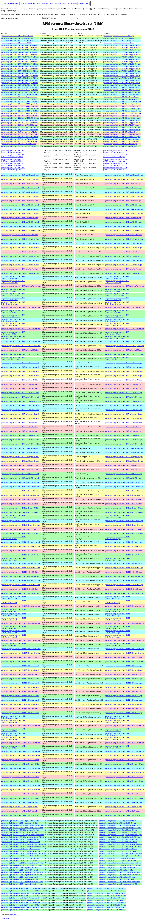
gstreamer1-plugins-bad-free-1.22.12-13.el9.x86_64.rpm (124, 593)
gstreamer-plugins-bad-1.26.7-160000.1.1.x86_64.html (19, 78)
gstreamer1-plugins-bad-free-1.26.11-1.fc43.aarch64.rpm (124, 226)
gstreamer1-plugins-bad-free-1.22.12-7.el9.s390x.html (19, 674)
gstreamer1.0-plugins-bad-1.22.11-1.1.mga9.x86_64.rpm (118, 851)
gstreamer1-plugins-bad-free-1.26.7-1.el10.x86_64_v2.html (21, 444)
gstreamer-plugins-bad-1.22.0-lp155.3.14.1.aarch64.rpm (122, 101)
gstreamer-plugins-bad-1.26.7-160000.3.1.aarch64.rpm (121, 59)
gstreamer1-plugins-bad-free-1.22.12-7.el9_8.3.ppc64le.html (13, 619)
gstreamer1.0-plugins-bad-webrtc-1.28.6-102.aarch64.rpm (106, 888)
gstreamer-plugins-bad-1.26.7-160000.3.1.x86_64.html (19, 64)
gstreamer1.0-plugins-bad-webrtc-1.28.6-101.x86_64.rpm (106, 895)
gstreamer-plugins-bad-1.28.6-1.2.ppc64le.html (17, 36)
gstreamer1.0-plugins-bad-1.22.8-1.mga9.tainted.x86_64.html (22, 875)
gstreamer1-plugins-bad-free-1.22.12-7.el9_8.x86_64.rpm (124, 661)
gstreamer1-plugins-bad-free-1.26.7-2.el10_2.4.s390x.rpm (124, 329)
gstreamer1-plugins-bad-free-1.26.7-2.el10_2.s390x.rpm (124, 350)
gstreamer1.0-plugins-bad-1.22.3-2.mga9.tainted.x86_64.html (22, 884)
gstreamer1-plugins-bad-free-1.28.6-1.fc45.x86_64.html (20, 188)
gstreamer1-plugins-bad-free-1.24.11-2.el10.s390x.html (19, 499)
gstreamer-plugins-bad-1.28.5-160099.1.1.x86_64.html (19, 50)
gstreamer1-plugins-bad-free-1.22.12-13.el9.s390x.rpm (123, 589)
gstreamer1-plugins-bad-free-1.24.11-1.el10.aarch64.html (20, 521)
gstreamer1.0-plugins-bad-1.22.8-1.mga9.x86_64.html (19, 870)
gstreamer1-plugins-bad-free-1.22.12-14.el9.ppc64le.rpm (124, 568)
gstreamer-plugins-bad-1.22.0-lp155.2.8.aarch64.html (19, 139)
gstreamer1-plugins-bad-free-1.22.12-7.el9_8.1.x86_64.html (13, 644)
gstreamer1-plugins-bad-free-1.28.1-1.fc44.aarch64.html (20, 209)
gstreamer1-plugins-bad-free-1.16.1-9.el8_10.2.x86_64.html (13, 730)
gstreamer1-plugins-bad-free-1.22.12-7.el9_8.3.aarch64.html (13, 614)
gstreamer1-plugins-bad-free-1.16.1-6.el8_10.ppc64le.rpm (124, 772)
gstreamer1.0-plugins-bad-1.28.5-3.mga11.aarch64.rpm (117, 821)
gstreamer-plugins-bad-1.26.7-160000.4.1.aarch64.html (19, 52)
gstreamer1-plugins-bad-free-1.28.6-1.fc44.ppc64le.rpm (124, 196)
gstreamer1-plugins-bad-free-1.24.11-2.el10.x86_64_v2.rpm (117, 516)
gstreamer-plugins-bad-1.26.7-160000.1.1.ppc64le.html (19, 76)
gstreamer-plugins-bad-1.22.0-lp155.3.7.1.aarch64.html (19, 120)
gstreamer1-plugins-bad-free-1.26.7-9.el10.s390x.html (19, 252)
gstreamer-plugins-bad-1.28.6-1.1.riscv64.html (16, 43)
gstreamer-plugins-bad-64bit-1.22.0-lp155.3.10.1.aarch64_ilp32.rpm (115, 160)
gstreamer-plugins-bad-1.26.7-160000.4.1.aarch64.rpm (121, 52)
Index (4, 3)
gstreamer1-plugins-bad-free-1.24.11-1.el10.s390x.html (19, 529)
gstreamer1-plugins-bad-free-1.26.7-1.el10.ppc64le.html (20, 414)
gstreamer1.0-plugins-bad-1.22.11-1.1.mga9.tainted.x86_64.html (23, 856)
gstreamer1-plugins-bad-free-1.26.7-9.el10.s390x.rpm (123, 252)
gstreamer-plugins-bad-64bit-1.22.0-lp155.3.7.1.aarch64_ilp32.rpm (115, 164)
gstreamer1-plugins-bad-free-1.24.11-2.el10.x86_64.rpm (124, 508)
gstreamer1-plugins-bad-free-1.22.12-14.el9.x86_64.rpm (124, 576)
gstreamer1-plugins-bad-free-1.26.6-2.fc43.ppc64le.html (20, 457)
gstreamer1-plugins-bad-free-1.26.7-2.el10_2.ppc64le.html (21, 346)
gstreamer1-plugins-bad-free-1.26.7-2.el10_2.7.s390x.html (21, 286)
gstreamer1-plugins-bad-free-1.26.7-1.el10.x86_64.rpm (123, 435)
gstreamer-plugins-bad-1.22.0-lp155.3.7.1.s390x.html (19, 125)
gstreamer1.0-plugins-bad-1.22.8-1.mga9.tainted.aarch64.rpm (119, 872)
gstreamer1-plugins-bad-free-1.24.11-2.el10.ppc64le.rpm (124, 491)
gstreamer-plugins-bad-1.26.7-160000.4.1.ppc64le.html (19, 54)
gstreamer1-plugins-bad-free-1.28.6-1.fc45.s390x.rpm (123, 183)
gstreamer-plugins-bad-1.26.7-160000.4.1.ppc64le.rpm (121, 54)
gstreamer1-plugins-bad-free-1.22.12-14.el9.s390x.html (19, 572)
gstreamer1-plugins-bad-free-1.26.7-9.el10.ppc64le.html (20, 247)
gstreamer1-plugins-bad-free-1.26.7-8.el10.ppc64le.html (20, 265)
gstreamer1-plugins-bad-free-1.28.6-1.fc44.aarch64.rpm (124, 192)
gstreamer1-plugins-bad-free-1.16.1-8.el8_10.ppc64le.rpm (124, 755)
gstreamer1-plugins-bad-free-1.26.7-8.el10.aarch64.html (20, 260)
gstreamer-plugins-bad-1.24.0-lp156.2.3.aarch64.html (19, 94)
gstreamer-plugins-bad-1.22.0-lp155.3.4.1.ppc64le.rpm (121, 132)
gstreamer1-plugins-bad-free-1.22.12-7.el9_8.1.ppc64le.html (13, 636)
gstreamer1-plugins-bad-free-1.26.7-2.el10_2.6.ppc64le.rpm (117, 303)
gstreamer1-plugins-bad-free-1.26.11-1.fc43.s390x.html (19, 235)
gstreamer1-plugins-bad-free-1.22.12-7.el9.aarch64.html (20, 666)
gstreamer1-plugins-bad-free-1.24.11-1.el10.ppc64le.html (20, 525)
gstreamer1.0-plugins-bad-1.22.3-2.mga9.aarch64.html (19, 877)
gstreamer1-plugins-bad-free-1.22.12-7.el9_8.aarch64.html (21, 649)
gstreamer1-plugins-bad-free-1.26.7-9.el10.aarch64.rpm (123, 243)
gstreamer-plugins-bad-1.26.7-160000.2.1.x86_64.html (19, 71)
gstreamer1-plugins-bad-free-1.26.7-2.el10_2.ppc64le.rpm (124, 346)
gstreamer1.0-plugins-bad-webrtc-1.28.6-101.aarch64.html (21, 893)
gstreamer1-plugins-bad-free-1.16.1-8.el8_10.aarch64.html (21, 751)
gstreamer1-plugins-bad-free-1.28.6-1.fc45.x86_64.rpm (123, 188)
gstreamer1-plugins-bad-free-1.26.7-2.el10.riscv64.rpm (123, 380)
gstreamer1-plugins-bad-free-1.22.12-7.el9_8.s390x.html (20, 657)
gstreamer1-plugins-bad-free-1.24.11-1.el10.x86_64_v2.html (13, 538)
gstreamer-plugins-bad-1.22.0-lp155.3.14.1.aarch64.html (20, 101)
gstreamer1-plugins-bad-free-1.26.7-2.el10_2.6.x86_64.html (13, 311)
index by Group (13, 3)
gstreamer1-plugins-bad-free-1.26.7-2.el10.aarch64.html (20, 363)
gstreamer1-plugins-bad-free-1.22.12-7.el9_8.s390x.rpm (124, 657)
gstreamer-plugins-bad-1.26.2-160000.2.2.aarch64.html (19, 80)
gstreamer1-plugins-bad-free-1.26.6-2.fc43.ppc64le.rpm (124, 457)
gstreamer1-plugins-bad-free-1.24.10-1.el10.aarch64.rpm (124, 542)
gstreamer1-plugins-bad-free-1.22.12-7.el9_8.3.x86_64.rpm (117, 627)
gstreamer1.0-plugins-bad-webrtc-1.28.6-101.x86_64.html (20, 895)
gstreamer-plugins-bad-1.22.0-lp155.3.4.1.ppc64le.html (19, 132)
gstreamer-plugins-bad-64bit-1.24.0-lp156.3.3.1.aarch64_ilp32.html (13, 151)
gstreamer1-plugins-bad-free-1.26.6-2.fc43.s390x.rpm (123, 465)
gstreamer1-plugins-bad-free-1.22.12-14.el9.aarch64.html (20, 563)
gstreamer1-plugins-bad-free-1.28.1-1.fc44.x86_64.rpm (123, 222)
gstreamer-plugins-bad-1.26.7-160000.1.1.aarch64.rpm (121, 73)
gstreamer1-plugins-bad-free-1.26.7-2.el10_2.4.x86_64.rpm (117, 333)
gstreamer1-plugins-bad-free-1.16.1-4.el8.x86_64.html (19, 815)
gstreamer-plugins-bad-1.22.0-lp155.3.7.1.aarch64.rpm (121, 120)
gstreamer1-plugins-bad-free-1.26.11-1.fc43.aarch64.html (20, 226)
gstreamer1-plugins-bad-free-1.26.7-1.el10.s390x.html (19, 427)
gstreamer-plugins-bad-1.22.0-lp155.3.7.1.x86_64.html (19, 127)
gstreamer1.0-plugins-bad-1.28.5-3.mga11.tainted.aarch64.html (22, 825)
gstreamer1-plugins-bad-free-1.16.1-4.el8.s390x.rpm (122, 811)
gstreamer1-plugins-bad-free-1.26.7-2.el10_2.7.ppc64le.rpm (117, 282)
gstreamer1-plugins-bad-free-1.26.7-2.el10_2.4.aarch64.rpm (117, 320)
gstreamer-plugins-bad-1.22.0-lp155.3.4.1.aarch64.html (19, 130)
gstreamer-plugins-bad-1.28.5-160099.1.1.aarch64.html (19, 45)
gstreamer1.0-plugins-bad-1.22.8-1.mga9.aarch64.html (19, 868)
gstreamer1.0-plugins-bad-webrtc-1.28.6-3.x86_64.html (20, 900)
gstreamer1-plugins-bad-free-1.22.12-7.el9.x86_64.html (20, 679)
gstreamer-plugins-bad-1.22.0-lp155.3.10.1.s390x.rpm (121, 116)
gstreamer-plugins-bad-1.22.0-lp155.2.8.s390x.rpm (120, 144)
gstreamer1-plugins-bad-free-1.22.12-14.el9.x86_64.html (20, 576)
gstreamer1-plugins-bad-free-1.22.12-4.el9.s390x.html (19, 708)
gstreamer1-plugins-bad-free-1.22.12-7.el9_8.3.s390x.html (21, 623)
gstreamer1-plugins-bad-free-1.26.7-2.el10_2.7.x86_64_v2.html (13, 294)
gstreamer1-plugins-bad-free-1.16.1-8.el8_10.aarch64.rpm (124, 751)
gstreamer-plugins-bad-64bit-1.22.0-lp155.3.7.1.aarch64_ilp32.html (13, 164)
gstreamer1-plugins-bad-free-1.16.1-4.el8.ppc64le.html (19, 807)
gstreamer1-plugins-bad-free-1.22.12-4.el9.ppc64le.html (20, 704)
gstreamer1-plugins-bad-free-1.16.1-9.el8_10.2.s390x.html (21, 725)
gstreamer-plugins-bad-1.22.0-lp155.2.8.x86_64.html (19, 146)
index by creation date (57, 3)
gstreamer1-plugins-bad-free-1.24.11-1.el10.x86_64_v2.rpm (117, 538)
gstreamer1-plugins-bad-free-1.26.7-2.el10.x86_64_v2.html (21, 401)
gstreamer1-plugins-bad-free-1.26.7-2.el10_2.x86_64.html (20, 354)
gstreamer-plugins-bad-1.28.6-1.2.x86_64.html (17, 38)
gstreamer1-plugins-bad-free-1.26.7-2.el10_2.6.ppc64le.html (13, 303)
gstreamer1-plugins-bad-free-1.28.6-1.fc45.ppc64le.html (20, 179)
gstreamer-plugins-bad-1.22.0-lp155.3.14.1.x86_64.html (20, 108)
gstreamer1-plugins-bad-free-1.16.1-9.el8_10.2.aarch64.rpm (117, 717)
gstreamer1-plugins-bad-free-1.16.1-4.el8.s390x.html (19, 811)
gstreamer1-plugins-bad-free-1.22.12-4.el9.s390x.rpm (123, 708)
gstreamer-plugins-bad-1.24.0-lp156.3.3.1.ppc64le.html (19, 90)
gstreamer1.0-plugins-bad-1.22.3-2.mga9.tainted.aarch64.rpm (119, 882)
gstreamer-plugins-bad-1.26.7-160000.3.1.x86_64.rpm (121, 64)
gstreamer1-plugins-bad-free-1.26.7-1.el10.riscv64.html (19, 422)
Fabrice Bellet (5, 918)
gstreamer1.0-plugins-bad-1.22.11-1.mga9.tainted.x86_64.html (22, 865)
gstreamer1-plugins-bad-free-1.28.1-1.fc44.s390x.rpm (123, 218)
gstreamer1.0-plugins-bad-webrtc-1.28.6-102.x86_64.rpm (106, 891)
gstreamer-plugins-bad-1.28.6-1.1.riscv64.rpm (118, 43)
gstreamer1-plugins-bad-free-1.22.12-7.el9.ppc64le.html (20, 670)
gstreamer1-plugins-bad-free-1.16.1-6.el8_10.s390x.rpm (124, 777)
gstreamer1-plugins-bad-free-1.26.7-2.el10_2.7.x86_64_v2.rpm (117, 294)
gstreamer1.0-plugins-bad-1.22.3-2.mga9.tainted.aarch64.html (22, 882)
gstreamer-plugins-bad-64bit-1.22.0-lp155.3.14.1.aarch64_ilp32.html (13, 156)
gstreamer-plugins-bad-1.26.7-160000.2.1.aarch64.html (19, 66)
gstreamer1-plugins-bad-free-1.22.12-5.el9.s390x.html (19, 691)
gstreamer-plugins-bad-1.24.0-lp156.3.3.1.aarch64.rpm (121, 87)
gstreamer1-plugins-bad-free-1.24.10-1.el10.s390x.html (19, 551)
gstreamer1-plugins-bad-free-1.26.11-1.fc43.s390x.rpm (123, 235)
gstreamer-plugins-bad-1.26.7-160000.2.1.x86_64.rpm (121, 71)
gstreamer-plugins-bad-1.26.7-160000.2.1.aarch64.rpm (121, 66)
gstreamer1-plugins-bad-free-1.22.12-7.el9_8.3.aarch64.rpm (117, 614)
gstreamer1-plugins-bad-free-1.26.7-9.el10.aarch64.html (20, 243)
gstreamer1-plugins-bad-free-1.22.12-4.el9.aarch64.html (20, 700)
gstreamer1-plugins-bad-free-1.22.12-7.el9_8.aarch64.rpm (124, 649)
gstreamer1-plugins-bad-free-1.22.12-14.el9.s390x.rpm (123, 572)
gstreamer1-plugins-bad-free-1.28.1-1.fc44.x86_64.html (20, 222)
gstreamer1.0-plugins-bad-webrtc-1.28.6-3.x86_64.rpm (105, 900)
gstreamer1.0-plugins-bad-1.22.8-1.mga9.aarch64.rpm (117, 868)
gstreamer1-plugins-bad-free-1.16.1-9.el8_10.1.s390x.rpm (124, 743)
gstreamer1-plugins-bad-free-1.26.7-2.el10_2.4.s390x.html (21, 329)
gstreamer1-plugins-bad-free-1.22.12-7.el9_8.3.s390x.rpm (124, 623)
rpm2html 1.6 (14, 915)
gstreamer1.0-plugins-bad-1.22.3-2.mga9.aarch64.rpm (117, 877)
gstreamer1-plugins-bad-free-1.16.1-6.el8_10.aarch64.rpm (124, 768)
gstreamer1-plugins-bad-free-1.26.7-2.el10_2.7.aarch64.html (13, 277)
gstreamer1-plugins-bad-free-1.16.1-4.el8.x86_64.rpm (123, 815)
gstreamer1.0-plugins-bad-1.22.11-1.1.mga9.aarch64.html (20, 849)
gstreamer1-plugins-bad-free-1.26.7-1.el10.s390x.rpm (123, 427)
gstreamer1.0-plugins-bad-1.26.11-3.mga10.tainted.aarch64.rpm (120, 835)
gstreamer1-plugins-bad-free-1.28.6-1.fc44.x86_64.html (20, 205)
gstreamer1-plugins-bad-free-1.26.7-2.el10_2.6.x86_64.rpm (117, 311)
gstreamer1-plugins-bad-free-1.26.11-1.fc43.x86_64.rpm (124, 239)
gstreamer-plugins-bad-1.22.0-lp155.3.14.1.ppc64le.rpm (122, 104)
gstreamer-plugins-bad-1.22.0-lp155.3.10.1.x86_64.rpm (121, 118)
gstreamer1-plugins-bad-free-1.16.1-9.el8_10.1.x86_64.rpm (117, 747)
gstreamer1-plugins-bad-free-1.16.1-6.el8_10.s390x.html (20, 777)
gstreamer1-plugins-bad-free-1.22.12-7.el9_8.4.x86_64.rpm (117, 610)
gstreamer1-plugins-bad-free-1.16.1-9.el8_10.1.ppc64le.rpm (117, 738)
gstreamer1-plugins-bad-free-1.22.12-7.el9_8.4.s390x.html (21, 606)
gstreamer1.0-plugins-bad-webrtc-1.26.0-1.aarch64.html (20, 907)
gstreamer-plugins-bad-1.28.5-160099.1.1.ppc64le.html (19, 47)
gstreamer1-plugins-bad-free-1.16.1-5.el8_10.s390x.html (20, 794)
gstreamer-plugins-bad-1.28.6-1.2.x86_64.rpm (118, 38)
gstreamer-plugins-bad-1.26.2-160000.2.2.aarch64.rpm (121, 80)
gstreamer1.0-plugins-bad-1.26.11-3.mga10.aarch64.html (20, 830)
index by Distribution (28, 3)
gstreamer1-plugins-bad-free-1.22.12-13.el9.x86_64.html (20, 593)
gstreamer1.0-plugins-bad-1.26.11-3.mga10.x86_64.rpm (117, 832)
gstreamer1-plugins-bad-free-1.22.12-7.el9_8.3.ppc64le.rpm (117, 619)
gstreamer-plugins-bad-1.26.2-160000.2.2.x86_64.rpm (121, 85)
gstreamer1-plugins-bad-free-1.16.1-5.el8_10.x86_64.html (20, 798)
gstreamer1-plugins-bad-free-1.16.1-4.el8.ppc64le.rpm (123, 807)
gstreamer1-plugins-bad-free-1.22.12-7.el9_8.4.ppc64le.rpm (117, 602)
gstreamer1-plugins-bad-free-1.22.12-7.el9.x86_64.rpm (123, 679)
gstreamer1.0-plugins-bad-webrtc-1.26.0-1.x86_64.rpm (105, 910)
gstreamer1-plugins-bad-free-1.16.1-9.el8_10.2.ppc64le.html (13, 721)
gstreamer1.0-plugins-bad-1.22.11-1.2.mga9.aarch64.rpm (118, 839)
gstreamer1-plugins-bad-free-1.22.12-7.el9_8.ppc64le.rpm (124, 653)
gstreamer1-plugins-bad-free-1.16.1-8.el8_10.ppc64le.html (21, 755)
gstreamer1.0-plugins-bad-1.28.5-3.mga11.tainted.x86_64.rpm (120, 828)
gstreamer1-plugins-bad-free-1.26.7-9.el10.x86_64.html (20, 256)
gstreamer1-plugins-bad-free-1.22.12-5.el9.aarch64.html (20, 683)
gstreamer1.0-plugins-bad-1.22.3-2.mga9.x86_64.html (19, 879)
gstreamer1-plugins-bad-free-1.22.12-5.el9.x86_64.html (20, 696)
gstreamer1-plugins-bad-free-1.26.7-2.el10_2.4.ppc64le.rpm (117, 324)
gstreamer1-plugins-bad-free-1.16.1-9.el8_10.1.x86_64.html (13, 747)
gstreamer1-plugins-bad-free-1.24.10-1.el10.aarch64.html (20, 542)
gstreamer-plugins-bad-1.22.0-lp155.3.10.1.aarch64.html (20, 111)
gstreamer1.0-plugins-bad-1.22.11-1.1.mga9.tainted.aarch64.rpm (120, 853)
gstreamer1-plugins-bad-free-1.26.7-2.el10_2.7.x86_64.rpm (117, 290)
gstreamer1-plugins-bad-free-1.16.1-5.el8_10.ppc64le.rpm (124, 790)
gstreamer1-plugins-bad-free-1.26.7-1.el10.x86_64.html (20, 435)
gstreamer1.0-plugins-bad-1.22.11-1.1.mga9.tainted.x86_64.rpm (120, 856)
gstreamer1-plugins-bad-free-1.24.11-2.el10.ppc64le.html (20, 491)
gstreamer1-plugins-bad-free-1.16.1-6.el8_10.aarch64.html (21, 768)
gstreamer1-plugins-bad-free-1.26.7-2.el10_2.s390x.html (20, 350)
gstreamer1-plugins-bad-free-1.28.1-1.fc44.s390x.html (19, 218)
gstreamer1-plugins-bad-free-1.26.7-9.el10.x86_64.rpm (123, 256)
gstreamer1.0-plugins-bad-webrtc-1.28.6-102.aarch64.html (21, 888)
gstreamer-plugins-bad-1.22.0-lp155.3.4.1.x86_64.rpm (121, 137)
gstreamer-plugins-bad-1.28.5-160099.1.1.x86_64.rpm (121, 50)
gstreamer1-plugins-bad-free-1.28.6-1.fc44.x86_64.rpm (123, 205)
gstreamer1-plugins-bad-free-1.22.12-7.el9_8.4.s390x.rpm (124, 606)
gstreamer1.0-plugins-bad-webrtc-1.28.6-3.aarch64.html (20, 898)
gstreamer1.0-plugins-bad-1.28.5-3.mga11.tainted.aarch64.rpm (120, 825)
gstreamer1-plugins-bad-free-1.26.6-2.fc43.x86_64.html (20, 474)
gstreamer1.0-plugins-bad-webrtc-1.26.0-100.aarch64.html (21, 903)
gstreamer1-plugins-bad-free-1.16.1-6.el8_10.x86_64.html (20, 781)
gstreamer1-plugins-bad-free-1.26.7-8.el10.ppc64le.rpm (123, 265)
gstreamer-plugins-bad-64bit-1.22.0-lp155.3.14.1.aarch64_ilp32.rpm (115, 156)
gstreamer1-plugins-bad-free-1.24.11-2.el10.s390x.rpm (123, 499)
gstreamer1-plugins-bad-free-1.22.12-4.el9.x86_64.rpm (123, 713)
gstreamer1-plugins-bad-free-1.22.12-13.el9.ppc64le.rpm (124, 585)
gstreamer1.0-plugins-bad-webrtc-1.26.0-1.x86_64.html (20, 910)
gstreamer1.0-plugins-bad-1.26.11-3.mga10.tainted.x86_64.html (22, 837)
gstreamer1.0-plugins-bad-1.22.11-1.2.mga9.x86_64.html (20, 842)
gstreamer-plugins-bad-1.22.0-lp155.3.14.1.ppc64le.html (20, 104)
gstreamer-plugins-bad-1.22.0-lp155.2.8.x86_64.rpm (120, 146)
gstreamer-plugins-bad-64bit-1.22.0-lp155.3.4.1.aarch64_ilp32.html (13, 169)
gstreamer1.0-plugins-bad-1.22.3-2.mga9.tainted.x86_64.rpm (119, 884)
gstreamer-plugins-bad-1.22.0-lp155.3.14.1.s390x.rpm (121, 106)
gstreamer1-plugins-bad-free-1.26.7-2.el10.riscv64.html (19, 380)
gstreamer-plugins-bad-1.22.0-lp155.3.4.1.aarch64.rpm (121, 130)
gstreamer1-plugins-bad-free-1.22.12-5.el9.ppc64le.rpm (123, 687)
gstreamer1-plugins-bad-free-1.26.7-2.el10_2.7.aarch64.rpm (117, 277)
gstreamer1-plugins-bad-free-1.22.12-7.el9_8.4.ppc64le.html (13, 602)
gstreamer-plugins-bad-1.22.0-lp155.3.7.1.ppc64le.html (19, 123)
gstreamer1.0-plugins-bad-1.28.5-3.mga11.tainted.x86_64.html (22, 828)
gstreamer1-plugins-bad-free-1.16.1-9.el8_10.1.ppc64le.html (13, 738)
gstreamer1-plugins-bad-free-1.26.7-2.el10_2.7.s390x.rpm (124, 286)
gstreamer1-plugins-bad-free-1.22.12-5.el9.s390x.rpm (123, 691)
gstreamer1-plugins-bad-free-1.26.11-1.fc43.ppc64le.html (20, 230)
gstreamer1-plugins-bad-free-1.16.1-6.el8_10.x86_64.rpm (124, 781)
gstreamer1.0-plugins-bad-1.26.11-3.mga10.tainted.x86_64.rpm (120, 837)
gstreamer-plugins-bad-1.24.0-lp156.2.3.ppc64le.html (19, 97)
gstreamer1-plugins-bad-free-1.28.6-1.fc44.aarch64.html (20, 192)
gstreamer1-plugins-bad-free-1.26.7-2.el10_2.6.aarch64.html (13, 299)
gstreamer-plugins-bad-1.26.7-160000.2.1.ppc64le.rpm (121, 69)
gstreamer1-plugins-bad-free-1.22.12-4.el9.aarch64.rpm (123, 700)
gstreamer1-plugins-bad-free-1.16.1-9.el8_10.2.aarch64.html (13, 717)
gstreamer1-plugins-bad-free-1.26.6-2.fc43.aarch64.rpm (124, 448)
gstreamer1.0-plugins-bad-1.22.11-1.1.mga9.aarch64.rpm (118, 849)
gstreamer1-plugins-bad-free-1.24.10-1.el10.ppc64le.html (20, 546)
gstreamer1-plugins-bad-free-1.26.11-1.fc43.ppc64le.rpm (124, 230)
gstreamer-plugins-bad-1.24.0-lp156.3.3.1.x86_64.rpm (121, 92)
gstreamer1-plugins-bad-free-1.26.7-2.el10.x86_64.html (20, 393)
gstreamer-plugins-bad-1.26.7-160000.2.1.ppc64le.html (19, 69)
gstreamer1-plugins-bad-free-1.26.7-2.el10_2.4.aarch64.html (13, 320)
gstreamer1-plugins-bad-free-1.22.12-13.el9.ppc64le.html (20, 585)
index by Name (72, 3)
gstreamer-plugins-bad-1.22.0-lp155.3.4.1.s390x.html (19, 134)
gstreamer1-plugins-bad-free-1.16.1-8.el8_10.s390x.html (20, 760)
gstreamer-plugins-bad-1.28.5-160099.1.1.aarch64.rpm (121, 45)
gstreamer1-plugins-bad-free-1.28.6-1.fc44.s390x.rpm (123, 201)
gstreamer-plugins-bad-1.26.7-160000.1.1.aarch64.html (19, 73)
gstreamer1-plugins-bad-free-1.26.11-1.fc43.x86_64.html (20, 239)
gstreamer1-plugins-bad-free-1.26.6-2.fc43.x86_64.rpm (123, 474)
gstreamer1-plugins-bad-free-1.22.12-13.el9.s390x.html (19, 589)
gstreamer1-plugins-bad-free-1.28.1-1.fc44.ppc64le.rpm (124, 213)
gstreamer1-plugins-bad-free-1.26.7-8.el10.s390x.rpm (123, 269)
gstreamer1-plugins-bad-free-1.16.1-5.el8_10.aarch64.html (21, 785)
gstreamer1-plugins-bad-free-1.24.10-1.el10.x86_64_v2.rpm (117, 559)
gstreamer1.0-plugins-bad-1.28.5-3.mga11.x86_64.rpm (117, 823)
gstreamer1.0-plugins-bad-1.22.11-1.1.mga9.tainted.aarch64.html (23, 853)
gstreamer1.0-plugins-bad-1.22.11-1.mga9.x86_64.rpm (117, 860)
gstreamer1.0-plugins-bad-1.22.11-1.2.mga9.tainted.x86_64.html (23, 846)
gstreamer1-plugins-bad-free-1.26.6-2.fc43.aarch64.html (20, 448)
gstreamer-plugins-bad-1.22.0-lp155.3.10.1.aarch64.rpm (122, 111)
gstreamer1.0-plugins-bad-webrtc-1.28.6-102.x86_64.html (20, 891)
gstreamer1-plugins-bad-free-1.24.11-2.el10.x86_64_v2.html (13, 516)
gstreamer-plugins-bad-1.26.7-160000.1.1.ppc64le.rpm (121, 76)
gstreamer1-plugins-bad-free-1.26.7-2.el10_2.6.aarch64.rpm (117, 299)
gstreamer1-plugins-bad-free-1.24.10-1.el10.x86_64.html (20, 555)
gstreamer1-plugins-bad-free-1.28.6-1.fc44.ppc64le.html (20, 196)
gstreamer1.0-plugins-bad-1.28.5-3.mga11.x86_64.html (19, 823)
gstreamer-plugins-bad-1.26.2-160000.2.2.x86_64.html (19, 85)
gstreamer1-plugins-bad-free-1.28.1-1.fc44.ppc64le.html (20, 213)
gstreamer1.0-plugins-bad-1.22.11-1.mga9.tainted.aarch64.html (22, 863)
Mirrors (81, 3)
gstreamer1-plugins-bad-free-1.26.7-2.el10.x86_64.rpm (123, 393)
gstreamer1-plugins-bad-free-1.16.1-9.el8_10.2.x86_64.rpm (117, 730)
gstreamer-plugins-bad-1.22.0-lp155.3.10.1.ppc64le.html (20, 113)
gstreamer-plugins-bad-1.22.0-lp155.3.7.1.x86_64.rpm (121, 127)
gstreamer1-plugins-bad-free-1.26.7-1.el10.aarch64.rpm (123, 405)
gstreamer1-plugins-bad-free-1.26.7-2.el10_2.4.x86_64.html (13, 333)
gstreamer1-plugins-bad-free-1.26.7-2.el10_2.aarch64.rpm (124, 341)
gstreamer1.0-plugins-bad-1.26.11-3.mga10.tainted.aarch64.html (22, 835)
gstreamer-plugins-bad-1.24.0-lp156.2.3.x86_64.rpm (120, 99)
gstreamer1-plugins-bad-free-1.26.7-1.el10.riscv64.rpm (123, 422)
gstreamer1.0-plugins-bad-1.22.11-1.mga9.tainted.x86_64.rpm (120, 865)
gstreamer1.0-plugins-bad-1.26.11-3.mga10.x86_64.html (20, 832)
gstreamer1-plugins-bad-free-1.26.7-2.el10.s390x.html (19, 384)
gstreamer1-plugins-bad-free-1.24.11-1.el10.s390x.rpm (123, 529)
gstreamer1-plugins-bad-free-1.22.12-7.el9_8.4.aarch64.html (13, 597)
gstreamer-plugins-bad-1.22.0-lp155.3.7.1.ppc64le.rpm (121, 123)
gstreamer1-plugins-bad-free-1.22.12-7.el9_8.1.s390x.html (21, 640)
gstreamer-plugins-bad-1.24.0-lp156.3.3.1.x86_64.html (19, 92)
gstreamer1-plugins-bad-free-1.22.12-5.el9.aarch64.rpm (123, 683)
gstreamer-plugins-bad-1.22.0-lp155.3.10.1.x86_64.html (20, 118)
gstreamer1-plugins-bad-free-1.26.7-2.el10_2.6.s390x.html (21, 307)
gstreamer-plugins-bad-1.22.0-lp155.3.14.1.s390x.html (19, 106)
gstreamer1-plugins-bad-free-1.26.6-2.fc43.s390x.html (19, 465)
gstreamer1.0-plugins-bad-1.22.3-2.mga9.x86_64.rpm (117, 879)
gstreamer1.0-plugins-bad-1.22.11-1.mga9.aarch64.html (20, 858)
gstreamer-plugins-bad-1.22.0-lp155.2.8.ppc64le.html (19, 141)
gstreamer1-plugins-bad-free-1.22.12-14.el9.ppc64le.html (20, 568)
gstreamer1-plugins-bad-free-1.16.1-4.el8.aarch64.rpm (123, 802)
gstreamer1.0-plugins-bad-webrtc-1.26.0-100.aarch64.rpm (106, 903)
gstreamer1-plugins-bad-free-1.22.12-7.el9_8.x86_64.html (20, 661)
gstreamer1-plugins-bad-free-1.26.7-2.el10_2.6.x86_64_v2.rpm (117, 316)
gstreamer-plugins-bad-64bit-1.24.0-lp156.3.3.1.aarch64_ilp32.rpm (115, 151)
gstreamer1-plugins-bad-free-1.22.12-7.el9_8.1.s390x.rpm (124, 640)
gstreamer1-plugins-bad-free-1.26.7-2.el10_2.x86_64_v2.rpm (117, 358)
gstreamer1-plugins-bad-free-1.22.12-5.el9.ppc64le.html (20, 687)
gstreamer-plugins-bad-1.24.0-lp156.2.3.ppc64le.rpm (121, 97)
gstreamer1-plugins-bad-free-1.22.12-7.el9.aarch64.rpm (123, 666)
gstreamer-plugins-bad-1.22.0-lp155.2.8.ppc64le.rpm (121, 141)
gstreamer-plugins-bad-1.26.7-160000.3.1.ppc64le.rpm (121, 62)
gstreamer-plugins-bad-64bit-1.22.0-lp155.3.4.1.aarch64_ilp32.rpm (115, 169)
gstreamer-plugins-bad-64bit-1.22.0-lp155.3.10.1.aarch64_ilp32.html (13, 160)
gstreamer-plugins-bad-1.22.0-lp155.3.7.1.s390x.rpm (121, 125)
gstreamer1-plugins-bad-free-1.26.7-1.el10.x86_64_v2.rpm (125, 444)
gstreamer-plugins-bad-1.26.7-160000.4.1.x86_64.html (19, 57)
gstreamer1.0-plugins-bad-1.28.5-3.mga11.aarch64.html (20, 821)
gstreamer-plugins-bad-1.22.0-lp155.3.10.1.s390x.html (19, 116)
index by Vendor (42, 3)
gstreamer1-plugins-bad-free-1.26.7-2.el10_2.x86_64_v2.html (13, 358)
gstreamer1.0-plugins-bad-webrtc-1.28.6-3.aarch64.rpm (105, 898)
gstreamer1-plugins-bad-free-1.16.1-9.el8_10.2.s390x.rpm (124, 725)
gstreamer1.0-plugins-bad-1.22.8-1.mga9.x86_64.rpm (117, 870)
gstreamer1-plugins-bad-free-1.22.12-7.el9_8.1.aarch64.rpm (117, 632)
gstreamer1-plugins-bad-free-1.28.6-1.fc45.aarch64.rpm (124, 175)
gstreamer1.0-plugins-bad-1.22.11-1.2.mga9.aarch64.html (20, 839)
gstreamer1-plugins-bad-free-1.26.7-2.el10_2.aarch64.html (21, 341)
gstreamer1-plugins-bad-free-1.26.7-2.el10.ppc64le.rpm (123, 371)
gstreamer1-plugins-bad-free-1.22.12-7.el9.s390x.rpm (123, 674)
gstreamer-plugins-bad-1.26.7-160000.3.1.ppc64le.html (19, 62)
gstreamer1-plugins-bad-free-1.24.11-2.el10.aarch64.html (20, 482)
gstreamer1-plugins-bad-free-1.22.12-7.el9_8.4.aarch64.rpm (117, 597)
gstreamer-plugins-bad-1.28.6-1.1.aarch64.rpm (118, 40)
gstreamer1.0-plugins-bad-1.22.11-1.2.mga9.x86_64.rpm (118, 842)
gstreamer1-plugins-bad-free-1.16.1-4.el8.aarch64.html (19, 802)
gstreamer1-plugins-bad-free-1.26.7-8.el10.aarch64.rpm (123, 260)
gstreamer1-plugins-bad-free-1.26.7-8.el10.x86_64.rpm (123, 273)
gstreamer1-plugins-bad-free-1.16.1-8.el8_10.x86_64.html (20, 764)
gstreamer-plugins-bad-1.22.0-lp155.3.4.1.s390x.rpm (121, 134)
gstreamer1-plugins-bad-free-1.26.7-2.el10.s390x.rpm (123, 384)
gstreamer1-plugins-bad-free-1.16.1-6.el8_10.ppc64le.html (21, 772)
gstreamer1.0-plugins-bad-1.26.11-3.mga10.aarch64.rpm (118, 830)
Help (87, 3)
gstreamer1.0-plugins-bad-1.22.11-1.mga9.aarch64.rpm (117, 858)
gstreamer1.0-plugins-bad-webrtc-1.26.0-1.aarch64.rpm (105, 907)
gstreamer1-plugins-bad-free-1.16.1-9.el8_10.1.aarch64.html (13, 734)
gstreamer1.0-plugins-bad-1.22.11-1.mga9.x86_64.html (19, 860)
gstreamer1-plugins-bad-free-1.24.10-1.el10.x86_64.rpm (124, 555)
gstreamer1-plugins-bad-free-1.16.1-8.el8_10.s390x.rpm (124, 760)
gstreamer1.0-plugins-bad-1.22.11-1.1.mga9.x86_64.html (20, 851)
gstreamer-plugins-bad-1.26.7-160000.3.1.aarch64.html (19, 59)
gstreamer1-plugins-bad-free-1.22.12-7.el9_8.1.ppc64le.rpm (117, 636)
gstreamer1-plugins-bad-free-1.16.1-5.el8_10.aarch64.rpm (124, 785)
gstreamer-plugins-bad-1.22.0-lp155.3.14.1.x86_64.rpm (121, 108)
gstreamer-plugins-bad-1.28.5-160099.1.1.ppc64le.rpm (121, 47)
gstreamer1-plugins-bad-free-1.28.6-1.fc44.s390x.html (19, 201)
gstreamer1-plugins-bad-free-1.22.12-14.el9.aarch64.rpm (124, 563)
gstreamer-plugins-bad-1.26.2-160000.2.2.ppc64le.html (19, 83)
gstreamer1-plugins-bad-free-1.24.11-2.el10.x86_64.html (20, 508)
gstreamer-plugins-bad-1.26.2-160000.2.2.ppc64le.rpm (121, 83)
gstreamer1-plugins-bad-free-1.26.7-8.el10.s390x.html (19, 269)
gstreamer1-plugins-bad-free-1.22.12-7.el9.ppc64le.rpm (123, 670)
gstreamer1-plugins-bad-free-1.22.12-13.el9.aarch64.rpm (124, 580)
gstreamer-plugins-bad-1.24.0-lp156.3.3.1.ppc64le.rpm (121, 90)
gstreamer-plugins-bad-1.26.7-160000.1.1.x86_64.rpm (121, 78)
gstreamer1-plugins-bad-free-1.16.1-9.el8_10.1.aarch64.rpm (117, 734)
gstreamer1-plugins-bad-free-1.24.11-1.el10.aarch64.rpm (124, 521)
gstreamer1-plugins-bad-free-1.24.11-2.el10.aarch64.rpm (124, 482)
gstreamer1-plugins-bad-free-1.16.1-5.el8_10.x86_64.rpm (124, 798)
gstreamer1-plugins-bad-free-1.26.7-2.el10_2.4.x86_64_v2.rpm (117, 337)
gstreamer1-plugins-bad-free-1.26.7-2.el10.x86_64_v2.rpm (125, 401)
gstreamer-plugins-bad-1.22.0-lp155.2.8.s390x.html (18, 144)
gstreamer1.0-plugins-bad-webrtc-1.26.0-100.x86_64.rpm (106, 905)
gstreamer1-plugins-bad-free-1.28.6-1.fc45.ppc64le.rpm (124, 179)
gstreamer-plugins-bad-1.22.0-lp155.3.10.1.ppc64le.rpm (122, 113)
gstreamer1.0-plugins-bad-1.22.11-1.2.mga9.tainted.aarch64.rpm (120, 844)
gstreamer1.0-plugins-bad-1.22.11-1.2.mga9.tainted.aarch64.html (23, 844)
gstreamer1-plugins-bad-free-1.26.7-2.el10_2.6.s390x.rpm (124, 307)
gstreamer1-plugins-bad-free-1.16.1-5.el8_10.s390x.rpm (124, 794)
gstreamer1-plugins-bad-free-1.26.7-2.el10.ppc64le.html (20, 371)
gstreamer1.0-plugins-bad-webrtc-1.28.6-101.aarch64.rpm (106, 893)
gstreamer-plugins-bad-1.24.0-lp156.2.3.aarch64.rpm (121, 94)
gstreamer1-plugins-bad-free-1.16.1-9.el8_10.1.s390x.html (21, 743)
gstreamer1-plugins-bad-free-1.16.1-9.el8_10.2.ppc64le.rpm (117, 721)
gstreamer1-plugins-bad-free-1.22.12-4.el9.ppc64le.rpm (123, 704)
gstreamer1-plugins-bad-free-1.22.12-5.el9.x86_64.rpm (123, 696)
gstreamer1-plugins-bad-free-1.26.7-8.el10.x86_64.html (20, 273)
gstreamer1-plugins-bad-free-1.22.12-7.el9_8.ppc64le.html (21, 653)
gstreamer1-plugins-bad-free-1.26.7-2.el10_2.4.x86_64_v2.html (13, 337)
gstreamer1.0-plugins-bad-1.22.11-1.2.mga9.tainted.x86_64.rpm (120, 846)
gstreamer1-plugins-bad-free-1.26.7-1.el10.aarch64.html (20, 405)
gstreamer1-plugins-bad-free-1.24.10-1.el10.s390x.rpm (123, 551)
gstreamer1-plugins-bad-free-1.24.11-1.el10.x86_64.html (20, 533)
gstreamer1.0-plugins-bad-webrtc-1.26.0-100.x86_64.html (20, 905)
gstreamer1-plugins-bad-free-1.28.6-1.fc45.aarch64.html (20, 175)
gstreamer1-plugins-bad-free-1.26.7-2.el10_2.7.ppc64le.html (13, 282)
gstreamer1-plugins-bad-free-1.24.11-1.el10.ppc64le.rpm (124, 525)
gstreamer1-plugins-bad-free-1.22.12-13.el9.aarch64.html (20, 580)
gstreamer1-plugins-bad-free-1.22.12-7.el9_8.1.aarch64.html (13, 632)
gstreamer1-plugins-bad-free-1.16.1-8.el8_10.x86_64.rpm (124, 764)
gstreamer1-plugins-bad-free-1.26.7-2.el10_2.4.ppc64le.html (13, 324)
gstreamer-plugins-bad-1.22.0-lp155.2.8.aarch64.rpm (121, 139)
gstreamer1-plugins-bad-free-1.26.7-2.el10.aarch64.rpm (123, 363)
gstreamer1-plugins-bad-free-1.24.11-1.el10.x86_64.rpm (124, 533)
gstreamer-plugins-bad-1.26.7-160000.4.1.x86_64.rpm (121, 57)
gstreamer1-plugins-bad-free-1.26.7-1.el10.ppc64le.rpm (123, 414)
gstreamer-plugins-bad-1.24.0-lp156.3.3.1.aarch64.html (19, 87)
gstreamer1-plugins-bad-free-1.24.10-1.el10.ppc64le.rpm (124, 546)
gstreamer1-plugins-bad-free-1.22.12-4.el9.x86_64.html (20, 713)
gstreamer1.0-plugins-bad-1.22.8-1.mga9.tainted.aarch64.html (22, 872)
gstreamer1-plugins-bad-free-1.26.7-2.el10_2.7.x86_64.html (13, 290)
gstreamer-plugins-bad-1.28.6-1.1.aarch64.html (17, 40)
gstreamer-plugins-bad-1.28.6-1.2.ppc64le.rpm (118, 36)
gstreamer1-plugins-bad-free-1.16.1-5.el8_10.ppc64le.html (21, 790)
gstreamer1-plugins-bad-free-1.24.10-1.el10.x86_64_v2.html (13, 559)
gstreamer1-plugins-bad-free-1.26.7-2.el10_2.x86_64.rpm (124, 354)
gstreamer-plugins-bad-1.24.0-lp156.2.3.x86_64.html (19, 99)
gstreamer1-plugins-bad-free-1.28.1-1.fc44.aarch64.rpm (124, 209)
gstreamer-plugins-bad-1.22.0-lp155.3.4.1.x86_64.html (19, 137)
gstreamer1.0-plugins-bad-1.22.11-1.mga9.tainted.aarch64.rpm (120, 863)
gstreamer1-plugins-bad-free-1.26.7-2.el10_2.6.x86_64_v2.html (13, 316)
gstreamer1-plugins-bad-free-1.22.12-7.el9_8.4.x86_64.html (13, 610)
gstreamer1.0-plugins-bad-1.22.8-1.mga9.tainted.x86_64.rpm (119, 875)
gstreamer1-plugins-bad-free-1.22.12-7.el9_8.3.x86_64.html (13, 627)
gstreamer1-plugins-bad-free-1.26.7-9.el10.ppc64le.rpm (123, 247)
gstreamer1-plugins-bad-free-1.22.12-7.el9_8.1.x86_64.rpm (117, 644)
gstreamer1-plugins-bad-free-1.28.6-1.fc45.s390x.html (19, 183)
